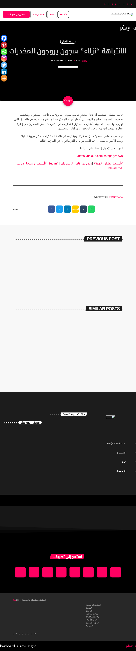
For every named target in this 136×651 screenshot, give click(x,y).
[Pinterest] (4, 45)
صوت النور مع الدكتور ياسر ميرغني (74, 466)
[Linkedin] (4, 71)
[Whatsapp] (4, 51)
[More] (4, 78)
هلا (14, 600)
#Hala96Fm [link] (114, 168)
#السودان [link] (67, 163)
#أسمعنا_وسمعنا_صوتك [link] (32, 163)
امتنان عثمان (34, 432)
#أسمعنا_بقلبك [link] (113, 163)
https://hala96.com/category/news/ (100, 156)
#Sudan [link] (53, 163)
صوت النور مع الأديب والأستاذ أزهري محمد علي (74, 452)
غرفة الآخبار (68, 41)
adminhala (116, 197)
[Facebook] (4, 38)
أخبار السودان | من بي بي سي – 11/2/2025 (43, 363)
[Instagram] (4, 58)
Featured (56, 355)
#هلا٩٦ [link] (98, 163)
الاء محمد (30, 458)
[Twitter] (4, 65)
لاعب (16, 14)
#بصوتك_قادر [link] (83, 163)
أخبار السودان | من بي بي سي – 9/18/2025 (100, 363)
